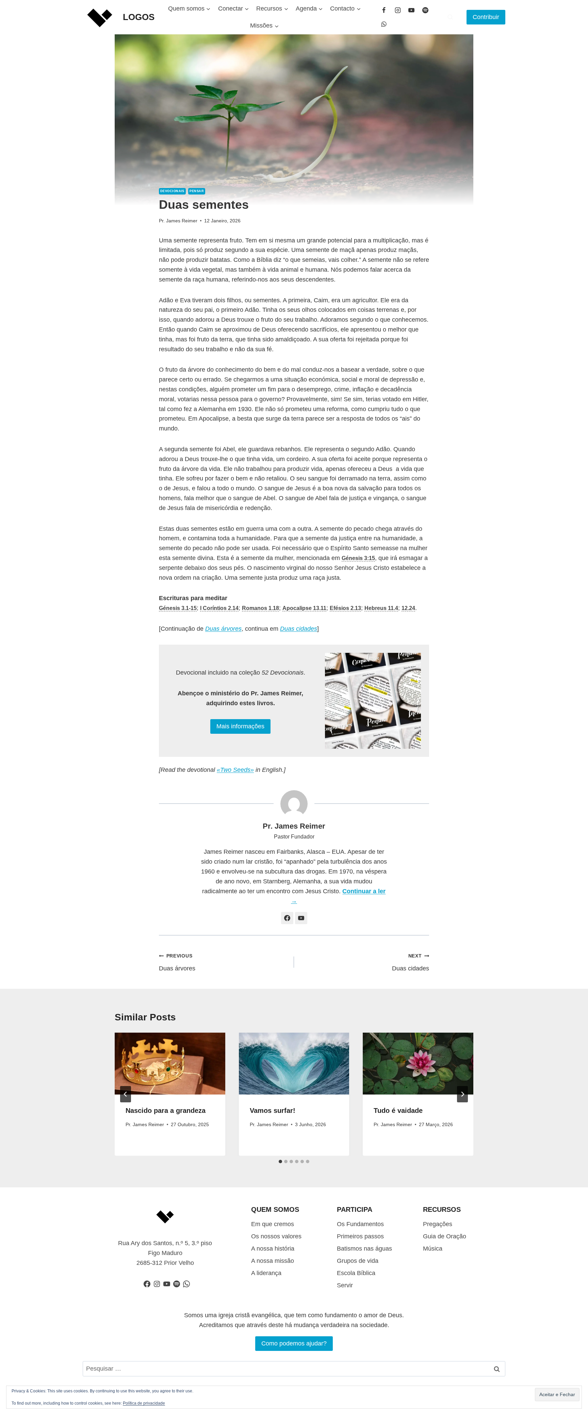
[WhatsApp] (384, 24)
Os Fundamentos (360, 1224)
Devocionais (172, 191)
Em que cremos (272, 1224)
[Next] (462, 1094)
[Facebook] (384, 10)
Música (432, 1248)
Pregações (437, 1224)
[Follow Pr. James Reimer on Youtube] (301, 918)
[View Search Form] (450, 17)
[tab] (280, 1161)
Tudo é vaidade (398, 1110)
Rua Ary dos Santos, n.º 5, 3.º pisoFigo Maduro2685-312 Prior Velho (165, 1253)
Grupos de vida (357, 1260)
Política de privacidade (144, 1403)
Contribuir (486, 17)
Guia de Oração (444, 1236)
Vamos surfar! (272, 1110)
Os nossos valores (276, 1236)
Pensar (197, 191)
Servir (345, 1285)
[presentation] (170, 1064)
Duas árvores (177, 962)
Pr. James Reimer (178, 220)
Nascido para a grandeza (166, 1110)
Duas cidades (410, 962)
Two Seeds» (237, 769)
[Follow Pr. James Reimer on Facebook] (287, 918)
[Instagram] (398, 10)
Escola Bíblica (356, 1273)
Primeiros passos (360, 1236)
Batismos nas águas (364, 1248)
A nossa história (272, 1248)
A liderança (266, 1273)
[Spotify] (425, 10)
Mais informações (240, 726)
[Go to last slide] (125, 1094)
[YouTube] (411, 10)
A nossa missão (272, 1260)
